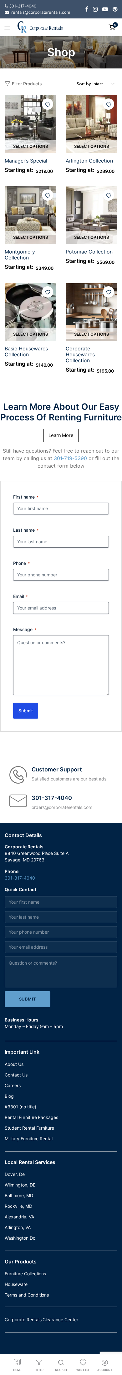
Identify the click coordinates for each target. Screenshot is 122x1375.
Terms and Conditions (27, 1294)
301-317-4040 (20, 878)
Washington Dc (20, 1238)
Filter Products (27, 83)
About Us (14, 1064)
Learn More (61, 435)
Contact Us (16, 1074)
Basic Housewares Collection (26, 351)
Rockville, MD (18, 1206)
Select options (30, 146)
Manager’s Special (26, 161)
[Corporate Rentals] (40, 27)
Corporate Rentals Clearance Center (41, 1319)
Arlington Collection (89, 161)
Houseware (16, 1284)
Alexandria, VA (19, 1216)
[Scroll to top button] (112, 1345)
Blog (9, 1096)
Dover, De (15, 1174)
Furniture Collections (25, 1273)
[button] (47, 104)
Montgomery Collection (20, 254)
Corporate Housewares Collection (80, 354)
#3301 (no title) (20, 1106)
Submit (25, 710)
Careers (13, 1085)
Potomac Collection (89, 251)
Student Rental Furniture (29, 1128)
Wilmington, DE (20, 1184)
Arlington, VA (18, 1227)
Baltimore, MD (19, 1195)
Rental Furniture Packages (31, 1117)
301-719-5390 (70, 458)
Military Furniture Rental (29, 1138)
